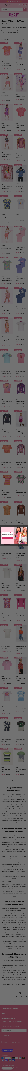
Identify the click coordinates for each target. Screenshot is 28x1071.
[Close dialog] (26, 527)
